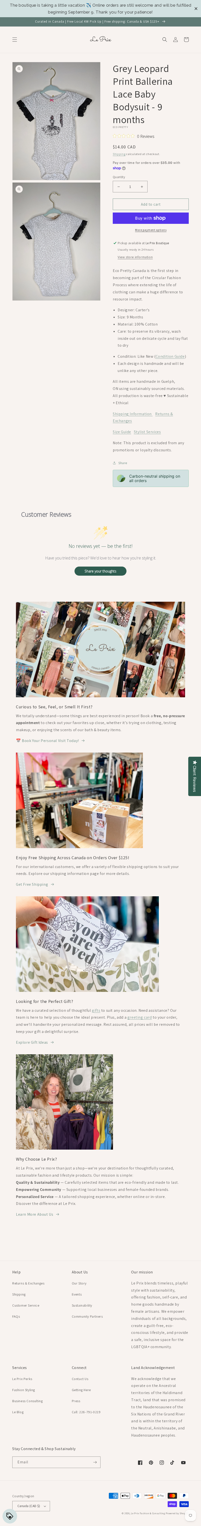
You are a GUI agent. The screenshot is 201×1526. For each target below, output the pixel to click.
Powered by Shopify (177, 1513)
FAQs (16, 1316)
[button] (14, 39)
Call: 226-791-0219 (86, 1412)
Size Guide (122, 431)
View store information (135, 257)
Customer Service (25, 1305)
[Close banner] (196, 8)
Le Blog (18, 1412)
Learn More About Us (34, 1214)
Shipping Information (133, 413)
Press (76, 1401)
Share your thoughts (100, 571)
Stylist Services (147, 431)
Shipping (119, 154)
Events (77, 1294)
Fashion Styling (23, 1390)
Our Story (79, 1283)
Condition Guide (170, 356)
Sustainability (82, 1305)
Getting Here (81, 1390)
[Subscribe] (94, 1462)
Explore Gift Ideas (32, 1042)
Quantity (119, 177)
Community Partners (87, 1316)
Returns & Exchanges (28, 1283)
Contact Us (80, 1379)
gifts (96, 1010)
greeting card (139, 1017)
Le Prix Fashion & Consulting (148, 1513)
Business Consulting (27, 1401)
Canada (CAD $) (28, 1506)
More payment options (150, 230)
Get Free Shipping (32, 884)
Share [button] (122, 463)
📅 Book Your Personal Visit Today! (47, 740)
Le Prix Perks (22, 1379)
